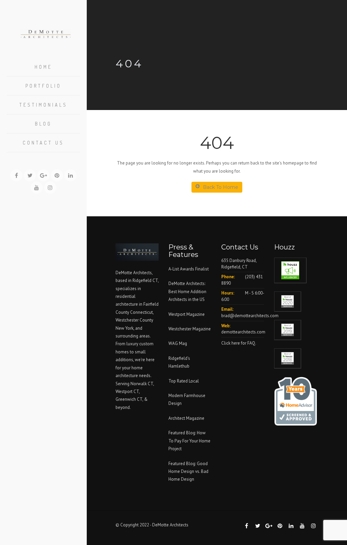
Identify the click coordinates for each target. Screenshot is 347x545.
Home (43, 67)
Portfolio (43, 86)
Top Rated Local (183, 381)
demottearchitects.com (243, 332)
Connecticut (141, 312)
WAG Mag (177, 343)
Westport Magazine (186, 314)
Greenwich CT (129, 399)
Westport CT (127, 391)
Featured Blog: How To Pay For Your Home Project (189, 441)
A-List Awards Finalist (188, 269)
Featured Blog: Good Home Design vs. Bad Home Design (188, 471)
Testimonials (43, 105)
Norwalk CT (141, 384)
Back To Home (220, 187)
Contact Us (43, 143)
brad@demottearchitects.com (250, 316)
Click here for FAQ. (238, 343)
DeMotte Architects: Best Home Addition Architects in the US (187, 291)
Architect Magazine (186, 418)
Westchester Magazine (189, 329)
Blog (43, 124)
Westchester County (134, 320)
